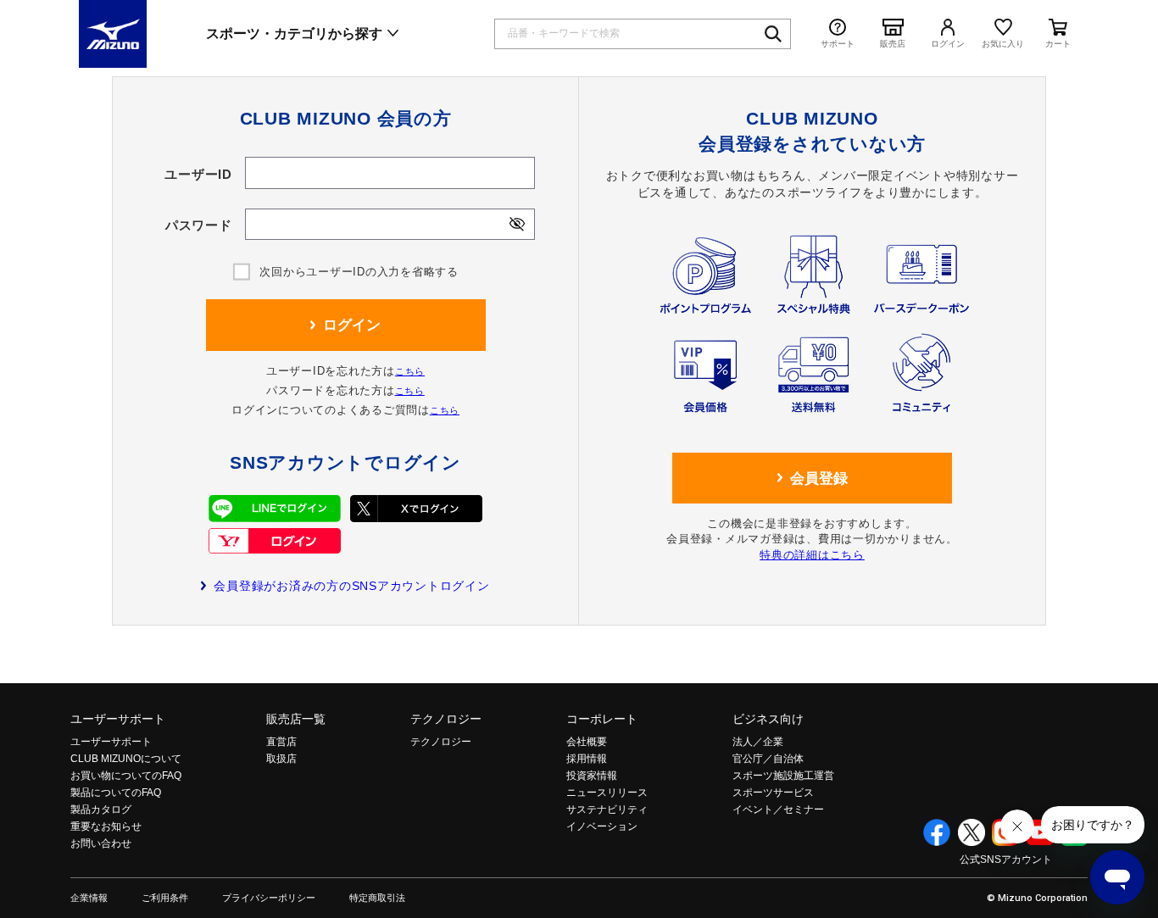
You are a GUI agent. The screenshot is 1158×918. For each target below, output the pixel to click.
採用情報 (586, 759)
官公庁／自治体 (768, 759)
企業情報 (89, 898)
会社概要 (586, 742)
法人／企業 (757, 742)
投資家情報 (591, 776)
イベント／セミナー (778, 809)
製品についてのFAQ (115, 792)
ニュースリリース (607, 792)
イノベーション (601, 826)
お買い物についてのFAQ (125, 776)
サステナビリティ (607, 809)
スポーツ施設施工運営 (783, 776)
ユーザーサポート (117, 719)
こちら (410, 371)
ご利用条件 (165, 898)
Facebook (936, 832)
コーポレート (601, 719)
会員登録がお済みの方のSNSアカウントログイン (351, 586)
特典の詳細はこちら (812, 554)
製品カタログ (100, 809)
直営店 (281, 742)
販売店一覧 (296, 719)
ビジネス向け (768, 719)
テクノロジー (446, 719)
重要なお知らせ (106, 826)
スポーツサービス (773, 792)
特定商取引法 (377, 898)
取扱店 (281, 759)
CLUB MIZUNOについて (125, 759)
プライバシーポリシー (268, 898)
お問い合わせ (100, 843)
